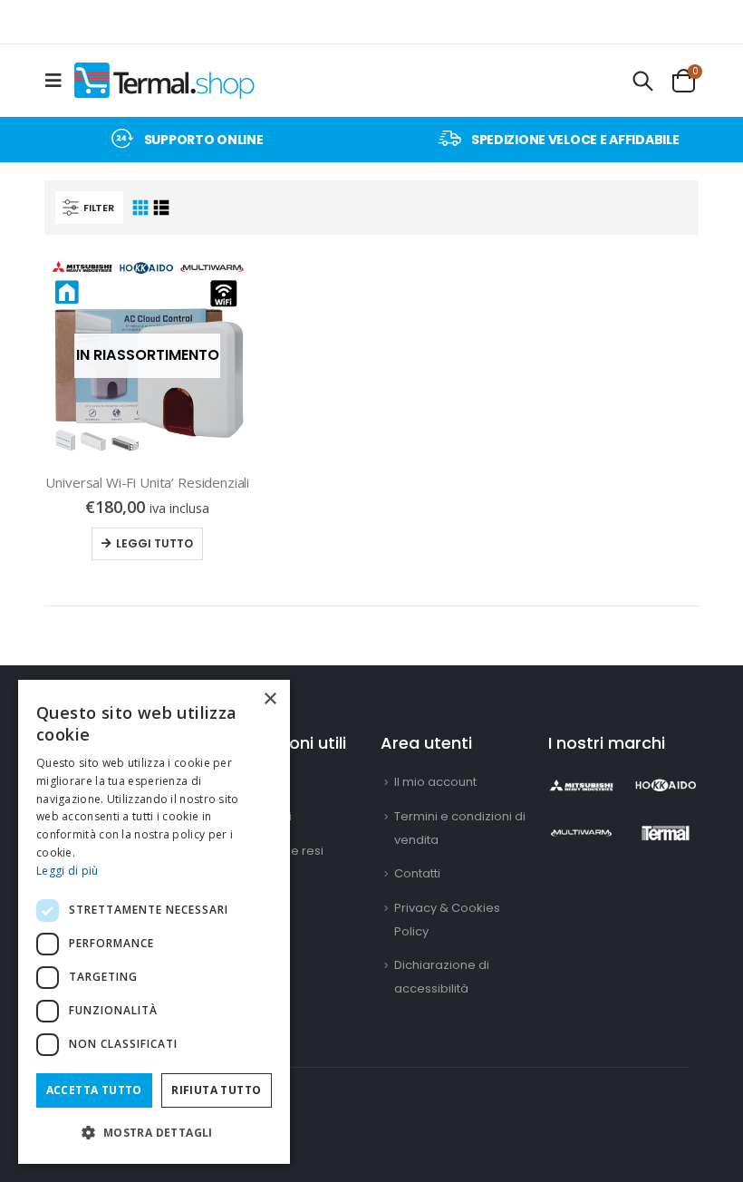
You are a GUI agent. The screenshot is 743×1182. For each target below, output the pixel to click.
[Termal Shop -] (164, 81)
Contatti (417, 873)
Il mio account (435, 781)
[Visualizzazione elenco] (161, 208)
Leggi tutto (154, 543)
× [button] (269, 699)
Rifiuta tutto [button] (216, 1090)
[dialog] (154, 922)
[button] (154, 1132)
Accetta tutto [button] (94, 1090)
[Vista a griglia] (141, 208)
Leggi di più (67, 870)
